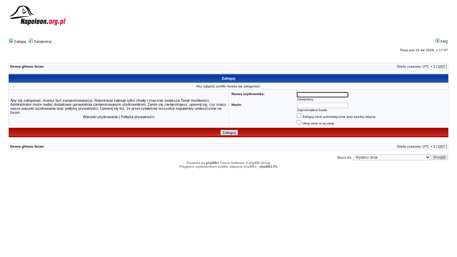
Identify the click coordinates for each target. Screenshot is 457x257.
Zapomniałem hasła (312, 110)
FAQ (444, 41)
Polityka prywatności (137, 117)
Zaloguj (19, 41)
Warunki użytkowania (100, 117)
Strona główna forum (27, 66)
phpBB (211, 163)
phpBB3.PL (269, 166)
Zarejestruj (42, 41)
